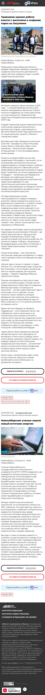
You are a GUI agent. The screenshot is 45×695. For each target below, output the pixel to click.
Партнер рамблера (21, 683)
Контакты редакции (12, 611)
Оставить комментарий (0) (22, 380)
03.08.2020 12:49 (7, 9)
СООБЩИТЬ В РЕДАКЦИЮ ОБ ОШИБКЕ (19, 617)
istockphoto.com (8, 456)
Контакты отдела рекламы (15, 614)
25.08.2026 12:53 (7, 413)
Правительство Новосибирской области (18, 56)
